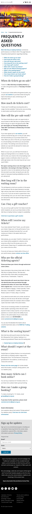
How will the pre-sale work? (12, 61)
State (2, 445)
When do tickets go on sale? (12, 58)
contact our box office (22, 253)
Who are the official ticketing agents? (15, 68)
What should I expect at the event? (14, 72)
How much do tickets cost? (12, 59)
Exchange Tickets (6, 498)
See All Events (5, 497)
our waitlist (9, 94)
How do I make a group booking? (14, 76)
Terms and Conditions (23, 495)
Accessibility (20, 498)
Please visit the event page (9, 365)
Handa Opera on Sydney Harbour (14, 343)
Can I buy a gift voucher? (11, 65)
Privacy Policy (18, 433)
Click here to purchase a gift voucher (12, 216)
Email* (3, 439)
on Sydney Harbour (11, 50)
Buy (6, 32)
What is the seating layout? (12, 70)
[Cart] (25, 2)
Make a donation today (7, 500)
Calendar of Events (6, 495)
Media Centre (20, 500)
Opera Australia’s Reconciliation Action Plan (16, 481)
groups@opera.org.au (7, 396)
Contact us (20, 502)
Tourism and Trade (6, 502)
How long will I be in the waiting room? (16, 63)
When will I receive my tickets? (13, 67)
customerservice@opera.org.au (13, 319)
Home (2, 32)
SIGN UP (5, 452)
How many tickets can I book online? (15, 74)
